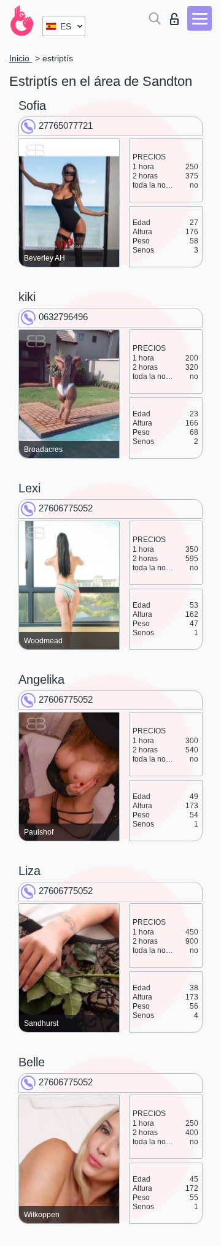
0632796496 (63, 317)
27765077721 (66, 125)
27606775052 (66, 508)
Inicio (20, 58)
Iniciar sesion (177, 15)
